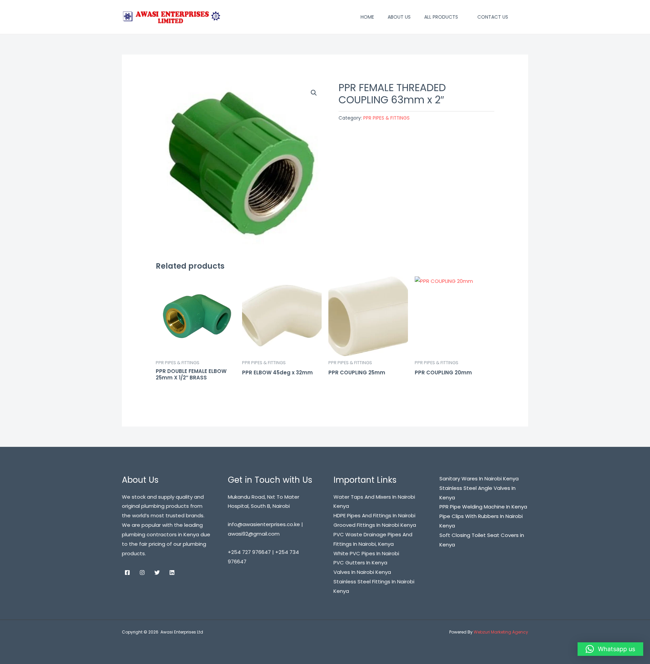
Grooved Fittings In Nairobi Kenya (374, 524)
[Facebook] (127, 572)
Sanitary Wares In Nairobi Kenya (479, 478)
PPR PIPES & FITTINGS (386, 118)
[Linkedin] (172, 572)
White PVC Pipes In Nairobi (366, 553)
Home (367, 17)
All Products (441, 17)
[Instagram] (142, 572)
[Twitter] (157, 572)
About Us (399, 17)
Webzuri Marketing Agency (501, 632)
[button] (525, 17)
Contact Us (492, 17)
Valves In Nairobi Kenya (362, 572)
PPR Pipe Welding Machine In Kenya (483, 506)
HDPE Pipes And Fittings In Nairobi (374, 515)
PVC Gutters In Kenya (360, 562)
